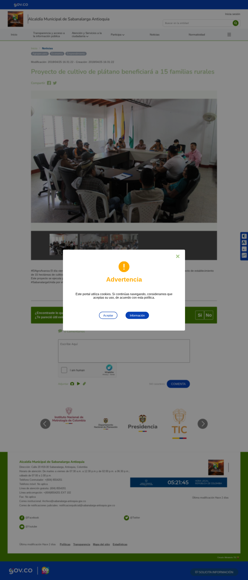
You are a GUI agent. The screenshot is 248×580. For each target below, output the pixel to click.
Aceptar (108, 315)
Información (137, 315)
